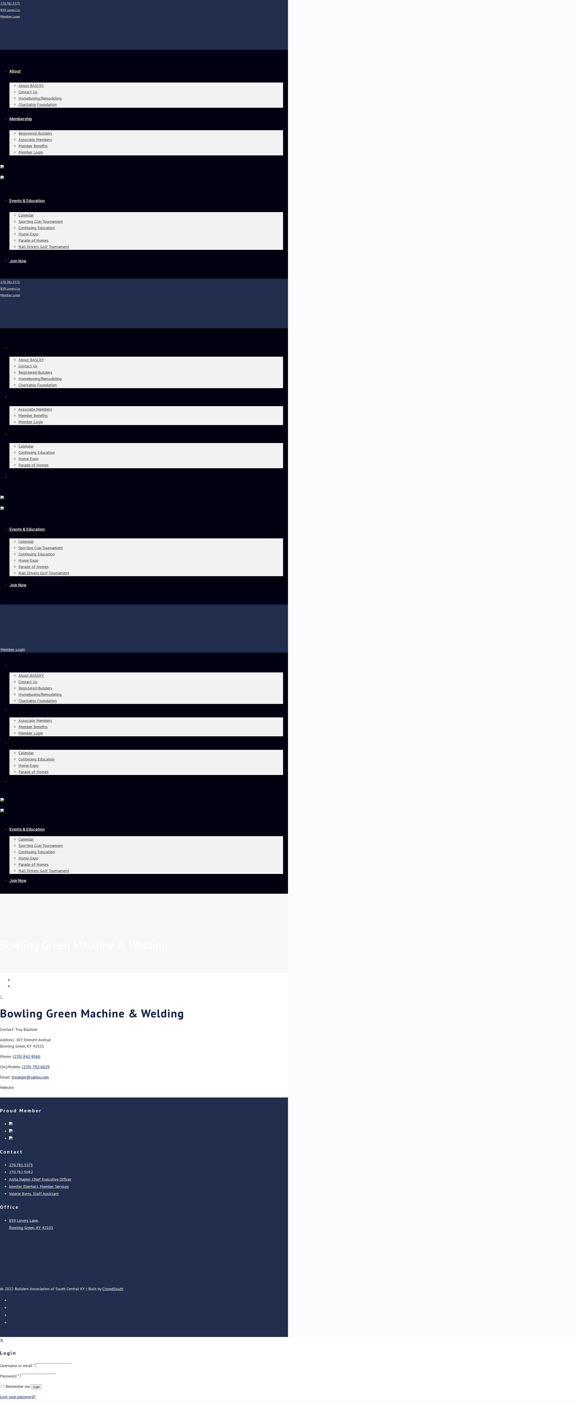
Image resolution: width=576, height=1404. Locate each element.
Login (36, 1386)
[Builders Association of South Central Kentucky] (2, 167)
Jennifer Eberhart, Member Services (39, 1186)
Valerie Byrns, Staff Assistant (34, 1193)
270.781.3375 (10, 3)
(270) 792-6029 (36, 1066)
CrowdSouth (112, 1288)
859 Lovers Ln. (10, 10)
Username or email (17, 1365)
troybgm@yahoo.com (30, 1077)
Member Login (10, 16)
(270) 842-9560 (26, 1056)
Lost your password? (18, 1396)
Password (9, 1376)
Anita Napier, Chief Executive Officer (40, 1179)
